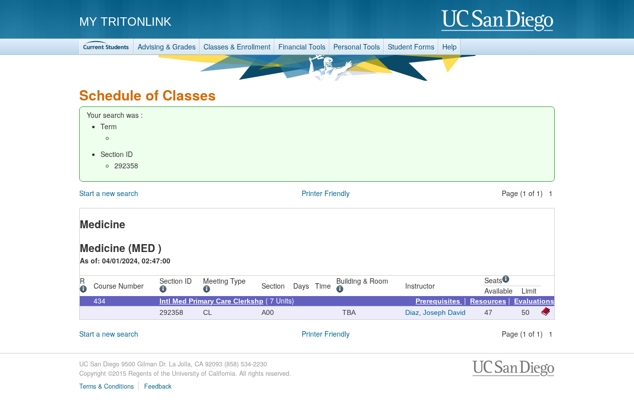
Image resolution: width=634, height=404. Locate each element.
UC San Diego (498, 21)
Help (449, 46)
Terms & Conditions (106, 386)
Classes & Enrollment (237, 46)
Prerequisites (439, 301)
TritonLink (106, 47)
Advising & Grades (167, 46)
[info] (85, 290)
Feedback (157, 386)
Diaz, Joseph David (435, 312)
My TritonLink (125, 21)
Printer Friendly (326, 193)
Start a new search (108, 193)
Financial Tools (301, 46)
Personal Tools (356, 46)
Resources (488, 301)
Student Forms (411, 46)
